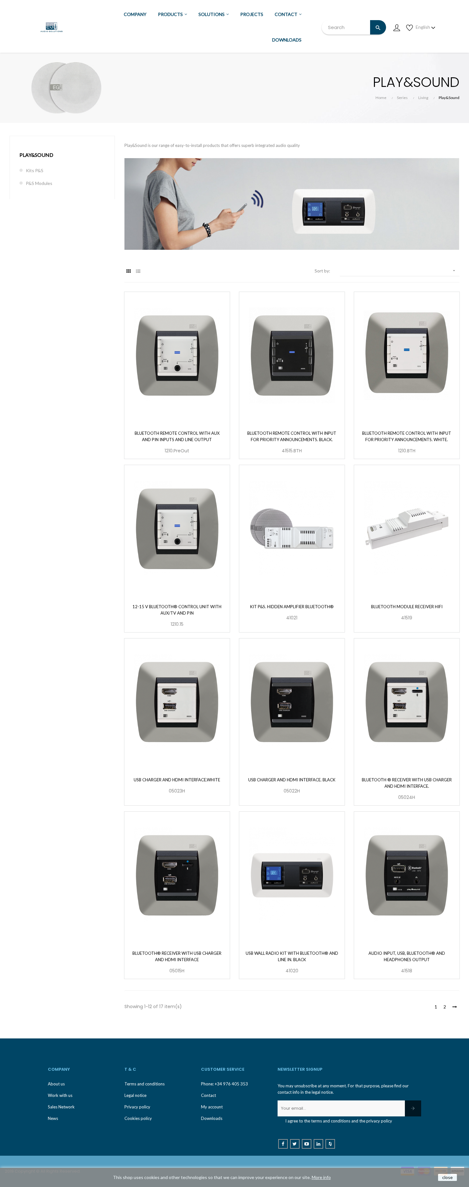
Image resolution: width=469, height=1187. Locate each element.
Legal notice (135, 1095)
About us (56, 1083)
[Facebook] (283, 1144)
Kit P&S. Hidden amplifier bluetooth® (292, 606)
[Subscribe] (413, 1108)
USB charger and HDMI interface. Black (291, 779)
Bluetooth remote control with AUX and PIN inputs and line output (177, 436)
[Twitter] (295, 1144)
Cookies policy (138, 1118)
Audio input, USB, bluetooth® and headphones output (406, 956)
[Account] (396, 27)
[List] (138, 271)
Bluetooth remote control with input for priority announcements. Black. (291, 436)
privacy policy (379, 1120)
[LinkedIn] (318, 1144)
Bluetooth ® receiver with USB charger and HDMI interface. (407, 783)
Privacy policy (137, 1106)
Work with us (60, 1095)
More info (321, 1177)
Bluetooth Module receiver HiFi (407, 606)
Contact (208, 1095)
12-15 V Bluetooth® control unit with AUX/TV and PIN (176, 610)
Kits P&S (34, 170)
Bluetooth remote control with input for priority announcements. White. (406, 436)
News (53, 1118)
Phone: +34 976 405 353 (224, 1083)
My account (212, 1106)
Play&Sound (36, 155)
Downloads (211, 1118)
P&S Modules (39, 183)
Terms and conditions (144, 1083)
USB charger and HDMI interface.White (177, 779)
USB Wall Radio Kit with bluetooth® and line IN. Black (292, 956)
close (447, 1177)
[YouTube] (306, 1144)
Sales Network (61, 1106)
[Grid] (128, 271)
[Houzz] (330, 1144)
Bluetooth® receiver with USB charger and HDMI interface (176, 956)
